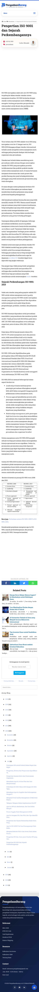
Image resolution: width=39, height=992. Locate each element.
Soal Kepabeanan (7, 934)
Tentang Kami (6, 957)
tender (28, 277)
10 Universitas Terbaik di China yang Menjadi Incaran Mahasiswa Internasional (22, 620)
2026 (7, 699)
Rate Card (5, 975)
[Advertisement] (19, 69)
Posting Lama (31, 681)
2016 (6, 885)
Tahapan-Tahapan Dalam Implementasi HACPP (21, 803)
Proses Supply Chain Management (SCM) (19, 812)
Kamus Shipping (7, 940)
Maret (9, 862)
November (10, 740)
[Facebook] (6, 583)
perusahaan (9, 44)
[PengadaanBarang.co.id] (14, 5)
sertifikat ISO (13, 258)
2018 (6, 880)
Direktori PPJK (7, 937)
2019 (6, 874)
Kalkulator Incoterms (9, 951)
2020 (7, 731)
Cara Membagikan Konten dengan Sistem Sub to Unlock (21, 608)
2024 (7, 710)
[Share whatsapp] (32, 583)
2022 (7, 720)
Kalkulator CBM (7, 954)
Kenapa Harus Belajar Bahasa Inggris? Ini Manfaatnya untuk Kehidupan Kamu (23, 597)
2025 (7, 704)
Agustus (10, 756)
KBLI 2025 (5, 928)
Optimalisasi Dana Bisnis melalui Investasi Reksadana (21, 646)
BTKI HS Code (6, 931)
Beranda (21, 681)
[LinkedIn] (15, 583)
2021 (6, 725)
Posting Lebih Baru (9, 681)
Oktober (9, 745)
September (10, 751)
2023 (7, 715)
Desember (10, 735)
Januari (9, 867)
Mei (8, 857)
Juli (8, 761)
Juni (8, 851)
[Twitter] (24, 583)
